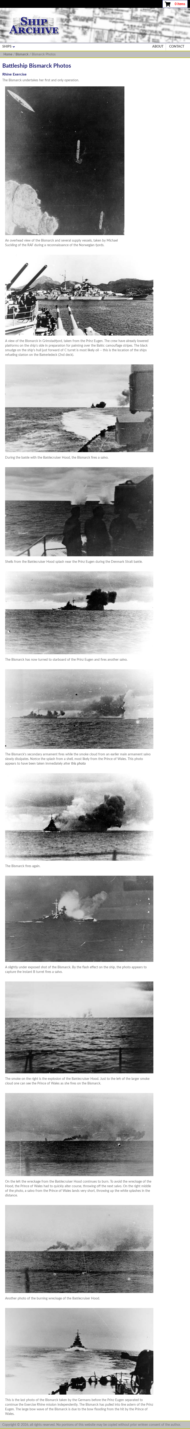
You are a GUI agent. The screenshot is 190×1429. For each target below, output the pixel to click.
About (157, 46)
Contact (176, 46)
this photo (78, 763)
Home (7, 54)
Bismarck (22, 54)
